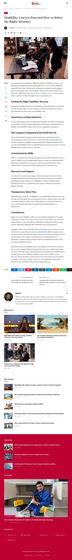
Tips (6, 12)
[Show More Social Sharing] (24, 32)
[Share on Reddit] (20, 32)
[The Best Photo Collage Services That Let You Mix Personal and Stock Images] (19, 352)
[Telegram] (6, 111)
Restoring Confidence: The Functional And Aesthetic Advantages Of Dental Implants (39, 413)
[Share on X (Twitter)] (8, 32)
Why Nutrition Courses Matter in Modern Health (28, 404)
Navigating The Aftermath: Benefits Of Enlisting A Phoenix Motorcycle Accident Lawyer (52, 282)
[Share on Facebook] (5, 32)
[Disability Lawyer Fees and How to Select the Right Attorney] (36, 58)
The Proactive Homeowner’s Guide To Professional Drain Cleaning (28, 520)
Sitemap (46, 555)
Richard (12, 28)
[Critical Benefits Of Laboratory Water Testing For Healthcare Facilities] (8, 466)
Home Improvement (10, 516)
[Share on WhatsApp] (17, 32)
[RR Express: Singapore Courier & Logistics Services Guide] (8, 456)
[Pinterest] (6, 102)
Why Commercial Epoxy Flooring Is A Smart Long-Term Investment (34, 423)
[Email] (6, 120)
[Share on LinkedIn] (14, 32)
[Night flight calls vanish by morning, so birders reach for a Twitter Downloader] (19, 324)
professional (49, 142)
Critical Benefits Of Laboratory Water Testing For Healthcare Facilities (34, 464)
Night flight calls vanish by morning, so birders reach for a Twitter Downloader (18, 336)
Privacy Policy (29, 555)
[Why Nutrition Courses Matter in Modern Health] (8, 406)
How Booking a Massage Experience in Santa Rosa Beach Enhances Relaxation (51, 336)
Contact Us (38, 555)
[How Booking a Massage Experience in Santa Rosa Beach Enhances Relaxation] (52, 324)
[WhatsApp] (6, 116)
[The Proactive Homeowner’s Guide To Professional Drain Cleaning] (36, 498)
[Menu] (5, 3)
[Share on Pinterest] (11, 32)
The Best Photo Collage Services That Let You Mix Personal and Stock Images (19, 365)
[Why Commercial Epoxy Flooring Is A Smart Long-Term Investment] (8, 425)
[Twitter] (6, 93)
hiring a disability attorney (44, 93)
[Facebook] (6, 88)
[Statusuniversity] (36, 3)
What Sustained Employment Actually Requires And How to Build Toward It (37, 445)
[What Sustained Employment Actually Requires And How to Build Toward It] (8, 447)
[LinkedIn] (6, 97)
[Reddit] (6, 106)
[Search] (67, 3)
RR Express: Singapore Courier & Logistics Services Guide (31, 454)
